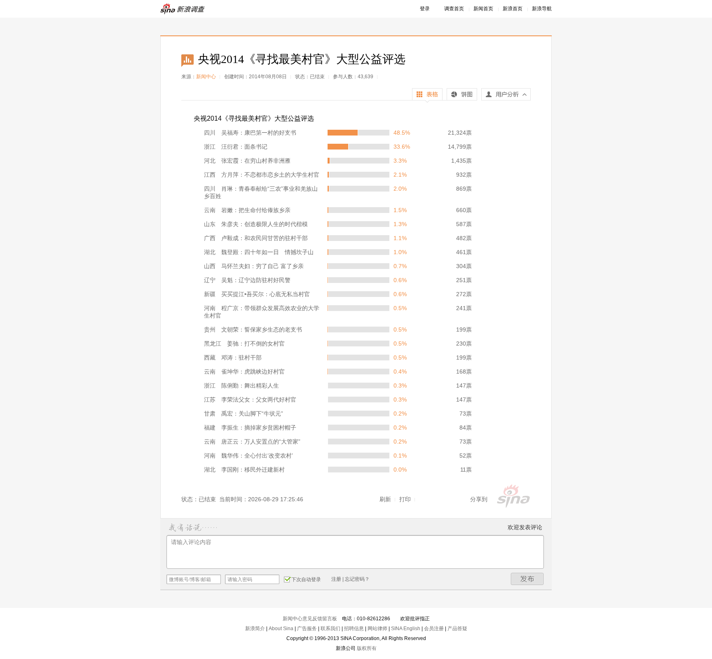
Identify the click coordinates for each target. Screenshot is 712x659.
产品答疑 (457, 628)
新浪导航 (542, 9)
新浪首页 (512, 9)
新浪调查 (183, 9)
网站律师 (377, 628)
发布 (527, 579)
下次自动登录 (306, 579)
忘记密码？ (357, 579)
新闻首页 (483, 9)
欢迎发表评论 (525, 527)
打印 (405, 499)
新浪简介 (255, 628)
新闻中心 (206, 76)
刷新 (385, 499)
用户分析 (506, 96)
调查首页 (454, 9)
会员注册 (434, 628)
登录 (425, 9)
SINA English (405, 628)
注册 (336, 579)
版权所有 (367, 648)
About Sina (281, 628)
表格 (427, 95)
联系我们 (330, 628)
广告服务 (307, 628)
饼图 (462, 95)
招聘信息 (354, 628)
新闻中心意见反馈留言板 (310, 619)
